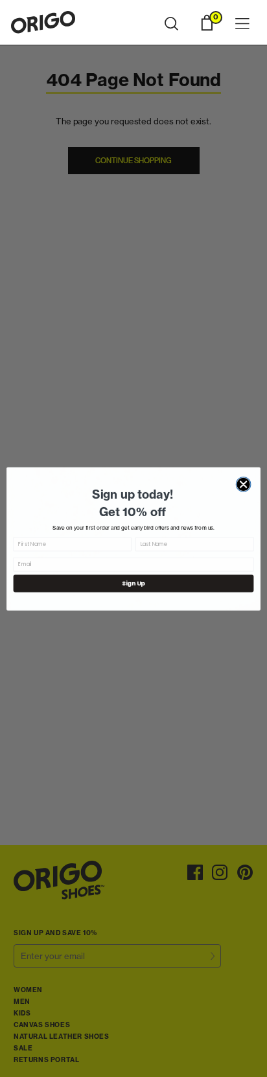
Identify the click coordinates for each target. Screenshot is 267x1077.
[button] (171, 24)
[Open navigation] (242, 24)
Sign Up (133, 583)
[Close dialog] (243, 484)
